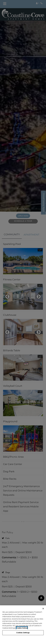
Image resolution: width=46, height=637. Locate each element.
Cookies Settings (23, 633)
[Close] (43, 608)
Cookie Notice (21, 628)
